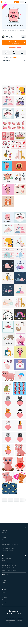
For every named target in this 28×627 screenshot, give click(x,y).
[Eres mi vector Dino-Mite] (18, 101)
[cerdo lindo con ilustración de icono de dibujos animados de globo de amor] (8, 247)
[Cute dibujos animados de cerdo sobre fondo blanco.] (8, 593)
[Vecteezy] (2, 2)
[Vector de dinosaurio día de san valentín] (8, 493)
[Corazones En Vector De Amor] (8, 506)
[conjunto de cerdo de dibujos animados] (13, 149)
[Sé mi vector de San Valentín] (7, 100)
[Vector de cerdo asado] (9, 211)
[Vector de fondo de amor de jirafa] (8, 481)
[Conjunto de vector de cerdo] (9, 90)
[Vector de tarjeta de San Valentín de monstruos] (8, 188)
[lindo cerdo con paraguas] (7, 604)
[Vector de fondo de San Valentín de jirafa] (8, 200)
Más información (6, 60)
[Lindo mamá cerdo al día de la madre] (8, 223)
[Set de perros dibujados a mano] (8, 235)
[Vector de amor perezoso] (8, 530)
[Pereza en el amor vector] (8, 518)
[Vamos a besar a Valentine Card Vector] (8, 271)
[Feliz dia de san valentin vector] (8, 396)
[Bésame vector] (8, 384)
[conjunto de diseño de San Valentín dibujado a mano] (8, 259)
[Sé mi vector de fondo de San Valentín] (8, 311)
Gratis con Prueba (14, 42)
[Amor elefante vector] (8, 457)
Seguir (23, 37)
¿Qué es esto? (14, 57)
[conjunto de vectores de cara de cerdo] (8, 160)
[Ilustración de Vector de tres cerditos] (8, 169)
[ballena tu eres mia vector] (8, 372)
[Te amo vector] (8, 433)
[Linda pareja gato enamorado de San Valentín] (8, 113)
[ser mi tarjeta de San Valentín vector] (8, 138)
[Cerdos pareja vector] (8, 126)
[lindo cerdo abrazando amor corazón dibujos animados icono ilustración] (19, 199)
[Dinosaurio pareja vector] (18, 543)
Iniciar (22, 2)
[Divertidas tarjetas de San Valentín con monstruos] (9, 178)
